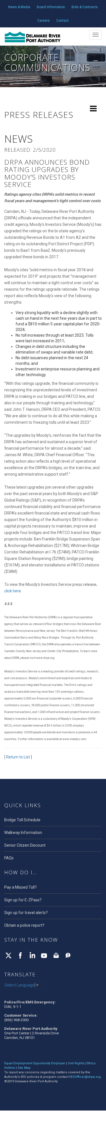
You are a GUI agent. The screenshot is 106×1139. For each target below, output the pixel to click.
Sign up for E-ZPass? (23, 900)
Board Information (51, 7)
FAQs (9, 858)
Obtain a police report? (24, 925)
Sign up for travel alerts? (26, 912)
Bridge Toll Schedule (22, 820)
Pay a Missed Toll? (20, 887)
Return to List (18, 757)
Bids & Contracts (85, 7)
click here (12, 591)
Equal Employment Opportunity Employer (34, 1063)
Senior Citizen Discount (25, 845)
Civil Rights (76, 1063)
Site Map (24, 1068)
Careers (43, 21)
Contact (62, 21)
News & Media (19, 7)
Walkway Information (23, 832)
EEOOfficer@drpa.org (85, 1077)
